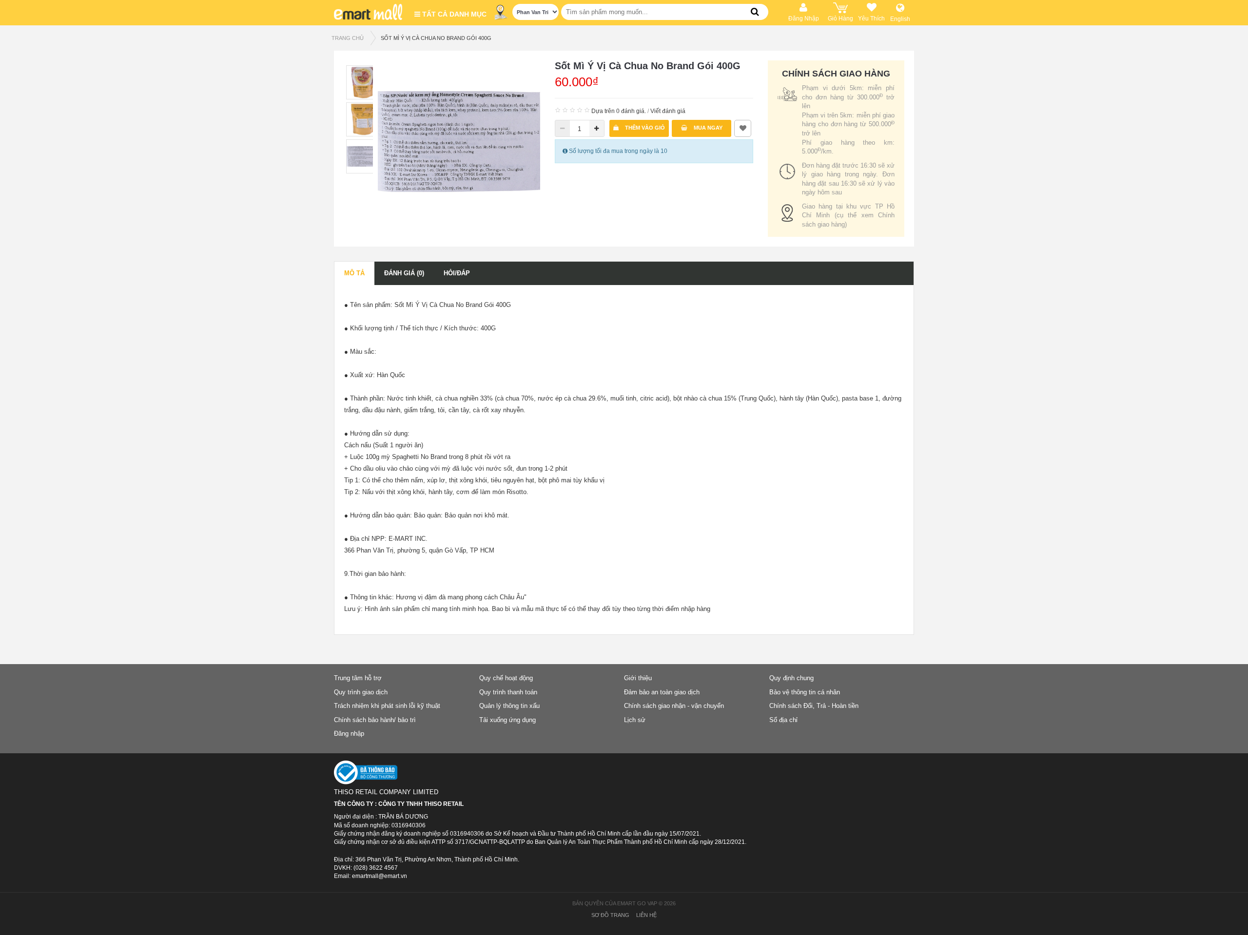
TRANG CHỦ (348, 38)
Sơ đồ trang (610, 915)
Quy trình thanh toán (508, 692)
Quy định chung (791, 678)
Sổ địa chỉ (783, 720)
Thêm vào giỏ (644, 128)
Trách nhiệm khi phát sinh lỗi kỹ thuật (387, 705)
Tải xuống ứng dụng (507, 720)
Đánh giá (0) (404, 273)
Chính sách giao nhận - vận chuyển (674, 705)
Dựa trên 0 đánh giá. (618, 111)
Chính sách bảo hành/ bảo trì (375, 720)
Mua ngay (707, 128)
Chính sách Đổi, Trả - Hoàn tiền (813, 705)
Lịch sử (634, 720)
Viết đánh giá (667, 111)
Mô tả (354, 273)
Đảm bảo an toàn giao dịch (662, 692)
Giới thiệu (638, 678)
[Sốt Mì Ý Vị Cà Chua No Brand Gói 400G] (459, 141)
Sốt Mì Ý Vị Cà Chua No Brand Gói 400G (436, 38)
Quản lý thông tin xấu (509, 705)
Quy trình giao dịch (361, 692)
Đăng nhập (349, 733)
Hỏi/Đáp (457, 273)
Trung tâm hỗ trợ (358, 678)
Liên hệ (646, 915)
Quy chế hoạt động (506, 678)
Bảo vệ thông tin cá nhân (804, 692)
